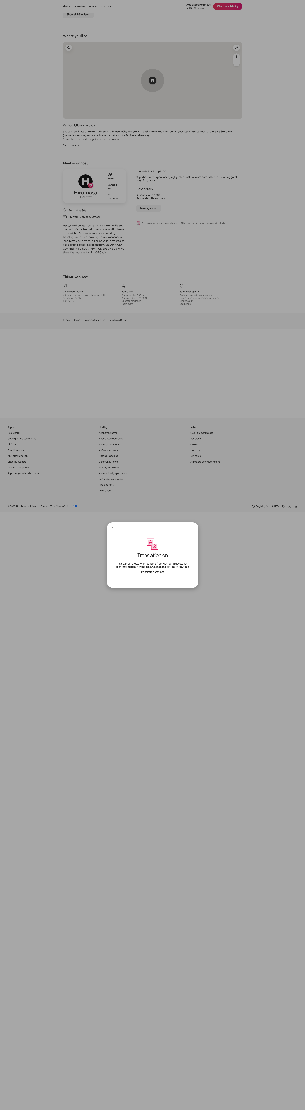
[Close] (112, 527)
